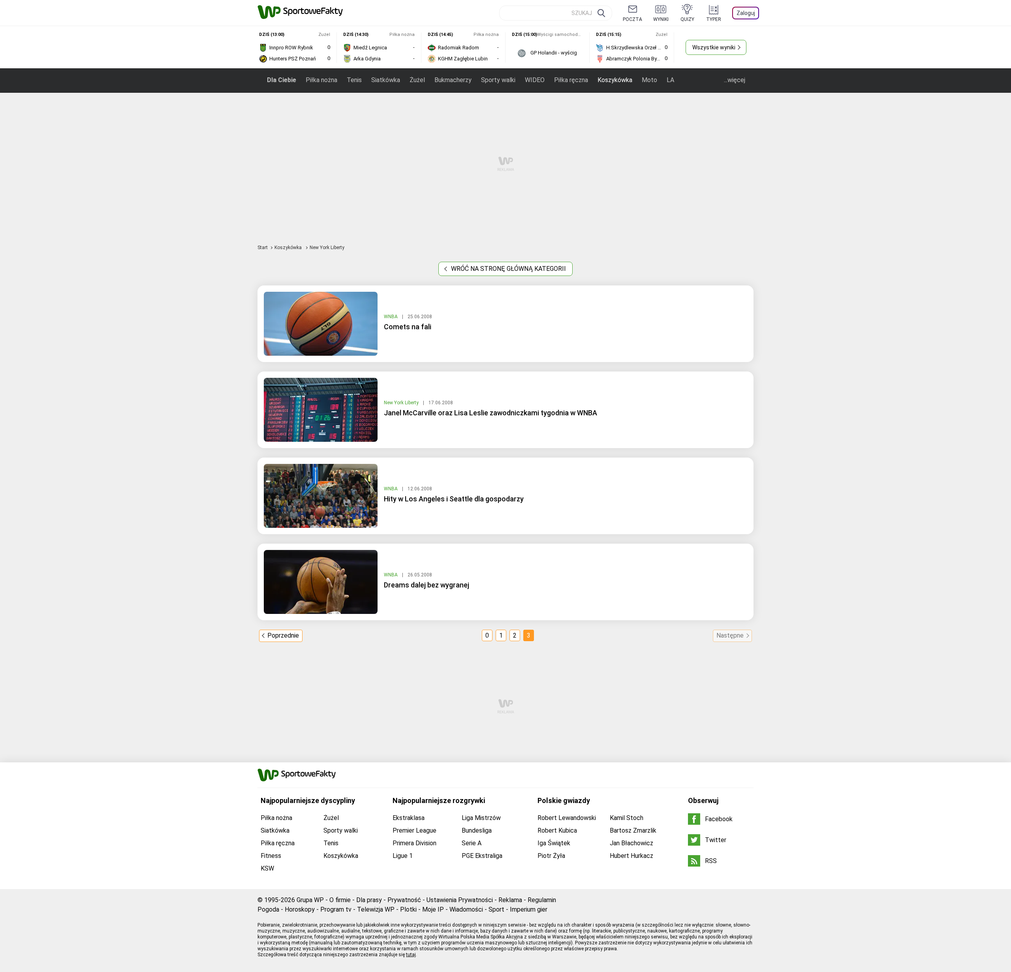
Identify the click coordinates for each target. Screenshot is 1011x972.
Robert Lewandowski (566, 818)
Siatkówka (385, 80)
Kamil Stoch (626, 818)
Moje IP (433, 909)
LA (670, 80)
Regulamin (542, 900)
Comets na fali (407, 327)
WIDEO (535, 80)
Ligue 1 (403, 855)
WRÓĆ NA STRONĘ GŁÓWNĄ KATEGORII (507, 268)
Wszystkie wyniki (713, 47)
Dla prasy (369, 900)
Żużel (417, 80)
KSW (267, 868)
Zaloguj (746, 13)
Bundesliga (477, 830)
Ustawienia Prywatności (460, 900)
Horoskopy (300, 909)
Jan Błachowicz (631, 843)
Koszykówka (615, 80)
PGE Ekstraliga (482, 855)
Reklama (510, 900)
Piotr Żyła (551, 855)
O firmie (340, 900)
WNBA (391, 316)
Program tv (335, 909)
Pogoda (268, 909)
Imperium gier (528, 909)
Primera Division (414, 843)
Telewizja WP (376, 909)
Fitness (271, 855)
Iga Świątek (553, 843)
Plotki (408, 909)
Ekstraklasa (409, 818)
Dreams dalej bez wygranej (426, 585)
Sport (496, 909)
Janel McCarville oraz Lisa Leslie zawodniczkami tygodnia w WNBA (490, 413)
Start (262, 247)
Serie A (471, 843)
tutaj (411, 954)
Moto (649, 80)
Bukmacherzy (453, 80)
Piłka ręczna (571, 80)
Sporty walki (498, 80)
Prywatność (404, 900)
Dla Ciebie (281, 80)
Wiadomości (466, 909)
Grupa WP (310, 900)
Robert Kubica (557, 830)
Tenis (354, 80)
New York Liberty (402, 402)
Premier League (414, 830)
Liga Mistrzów (481, 818)
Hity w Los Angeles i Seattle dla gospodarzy (454, 499)
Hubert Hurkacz (631, 855)
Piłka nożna (321, 80)
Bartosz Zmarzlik (633, 830)
